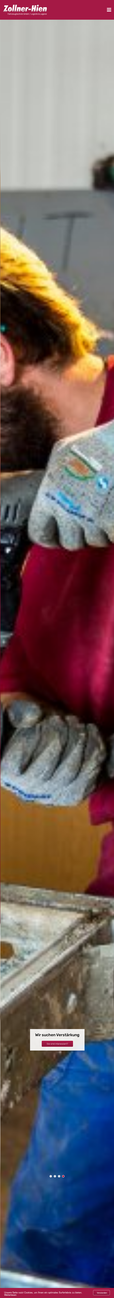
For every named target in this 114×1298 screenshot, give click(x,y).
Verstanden (102, 1292)
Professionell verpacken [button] (57, 1046)
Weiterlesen (10, 1294)
